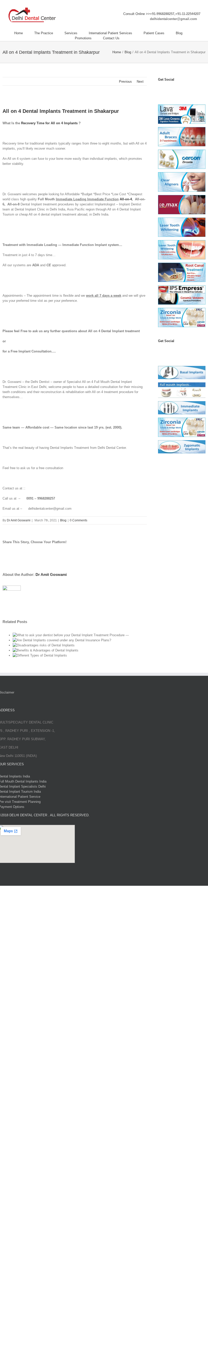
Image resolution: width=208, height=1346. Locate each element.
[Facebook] (160, 89)
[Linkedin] (188, 89)
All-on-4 (126, 199)
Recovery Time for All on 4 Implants (49, 123)
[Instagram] (177, 89)
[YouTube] (171, 89)
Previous (125, 81)
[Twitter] (166, 89)
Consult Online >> (136, 14)
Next (140, 81)
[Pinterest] (182, 89)
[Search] (132, 38)
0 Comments (78, 520)
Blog (63, 520)
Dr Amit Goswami (18, 520)
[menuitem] (24, 33)
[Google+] (188, 351)
